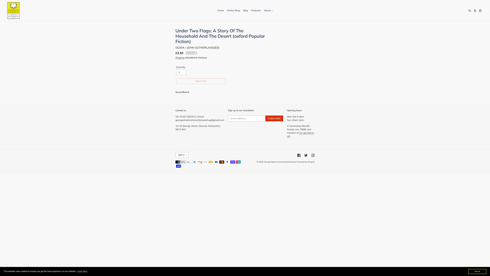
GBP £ (181, 154)
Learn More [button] (82, 271)
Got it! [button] (477, 271)
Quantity (180, 67)
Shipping (179, 57)
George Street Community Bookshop (280, 162)
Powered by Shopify (306, 162)
